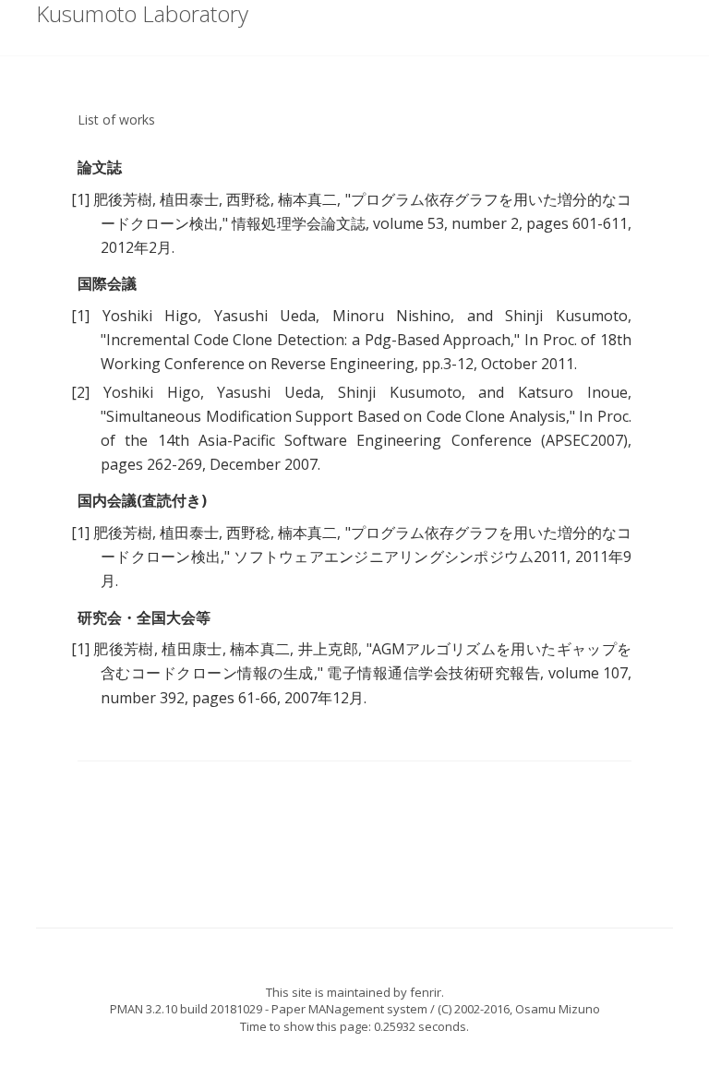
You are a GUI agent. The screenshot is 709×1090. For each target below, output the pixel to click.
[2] (80, 392)
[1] (80, 199)
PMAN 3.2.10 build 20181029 (186, 1008)
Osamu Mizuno (557, 1008)
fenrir (425, 992)
